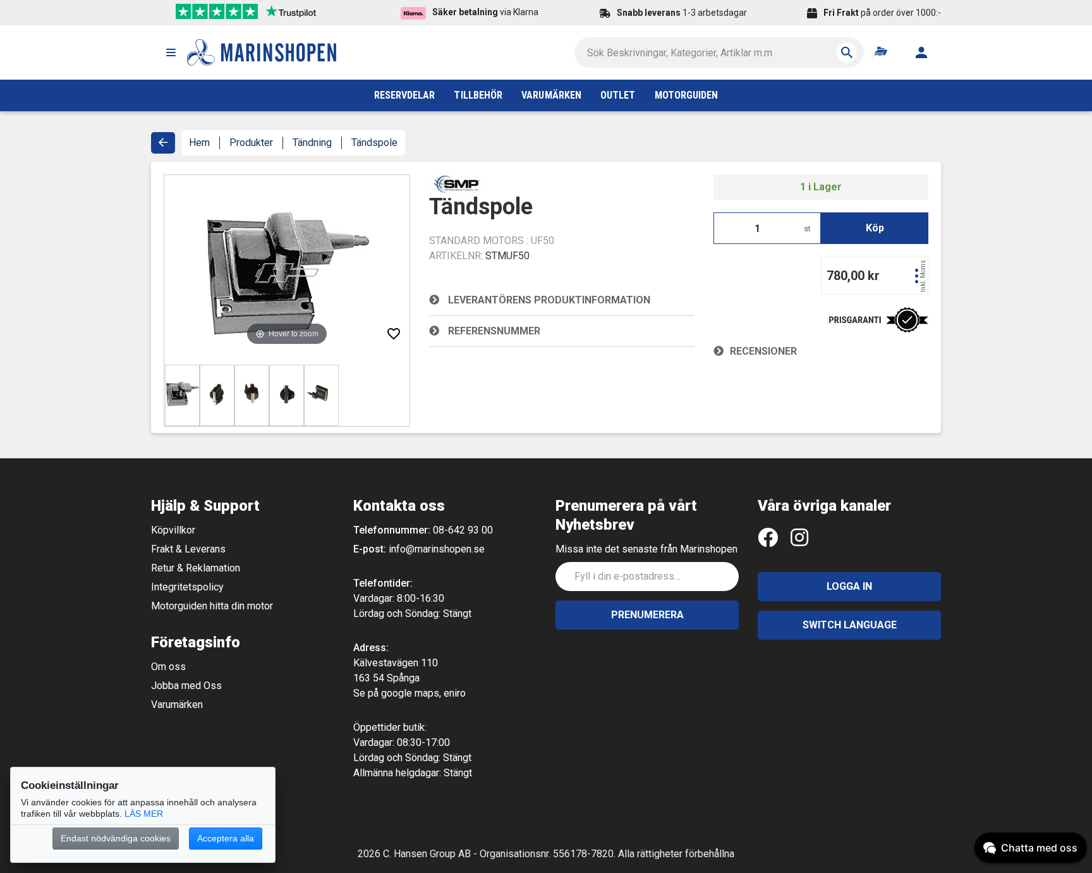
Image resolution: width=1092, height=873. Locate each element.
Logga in (849, 586)
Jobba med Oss (186, 686)
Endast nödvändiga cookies (116, 838)
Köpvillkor (173, 530)
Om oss (168, 667)
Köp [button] (875, 228)
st (807, 228)
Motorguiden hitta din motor (212, 606)
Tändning (312, 143)
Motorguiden (687, 95)
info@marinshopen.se (437, 549)
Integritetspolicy (187, 587)
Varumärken (177, 705)
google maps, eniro (423, 693)
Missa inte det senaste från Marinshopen (646, 549)
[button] (171, 52)
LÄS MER (143, 814)
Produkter (251, 143)
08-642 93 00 (463, 530)
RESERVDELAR (404, 95)
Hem (199, 143)
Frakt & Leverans (188, 549)
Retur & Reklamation (195, 568)
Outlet (617, 95)
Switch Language (850, 625)
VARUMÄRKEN (551, 95)
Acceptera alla (225, 838)
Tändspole (374, 143)
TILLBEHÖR (478, 95)
